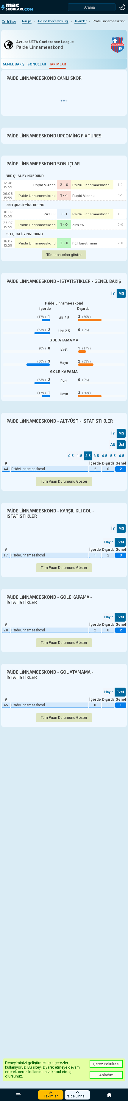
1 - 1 (64, 213)
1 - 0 (64, 224)
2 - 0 (64, 184)
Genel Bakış (13, 64)
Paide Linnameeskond (91, 184)
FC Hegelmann (84, 243)
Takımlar (57, 64)
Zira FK (50, 213)
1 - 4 (64, 195)
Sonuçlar (36, 64)
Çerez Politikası (106, 1064)
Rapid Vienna (44, 184)
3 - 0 (64, 242)
